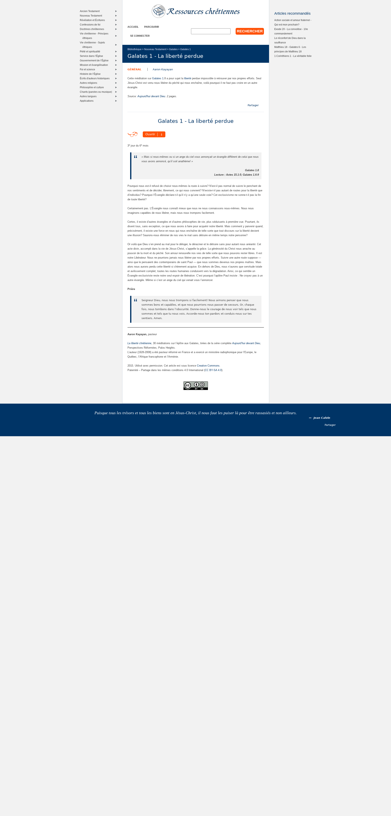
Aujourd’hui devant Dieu (246, 343)
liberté (187, 78)
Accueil (132, 26)
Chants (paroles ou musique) (96, 91)
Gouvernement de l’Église (95, 60)
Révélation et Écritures (93, 20)
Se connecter (140, 35)
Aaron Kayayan (163, 69)
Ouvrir (150, 134)
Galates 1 (185, 49)
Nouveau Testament (155, 49)
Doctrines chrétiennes (92, 29)
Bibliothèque (134, 49)
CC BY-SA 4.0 (213, 370)
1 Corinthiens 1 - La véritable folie (293, 56)
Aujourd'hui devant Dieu (151, 96)
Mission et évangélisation (94, 65)
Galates (173, 49)
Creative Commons (208, 365)
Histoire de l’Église (91, 74)
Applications (87, 100)
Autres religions (89, 82)
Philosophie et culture (92, 87)
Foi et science (88, 69)
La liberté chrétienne (139, 343)
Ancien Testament (90, 11)
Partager (253, 105)
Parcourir (151, 26)
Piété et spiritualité (90, 51)
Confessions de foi (91, 24)
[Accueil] (195, 11)
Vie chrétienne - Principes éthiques (95, 35)
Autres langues (89, 96)
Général (134, 69)
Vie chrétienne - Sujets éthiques (93, 44)
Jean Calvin (322, 417)
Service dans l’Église (92, 56)
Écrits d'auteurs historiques (95, 78)
